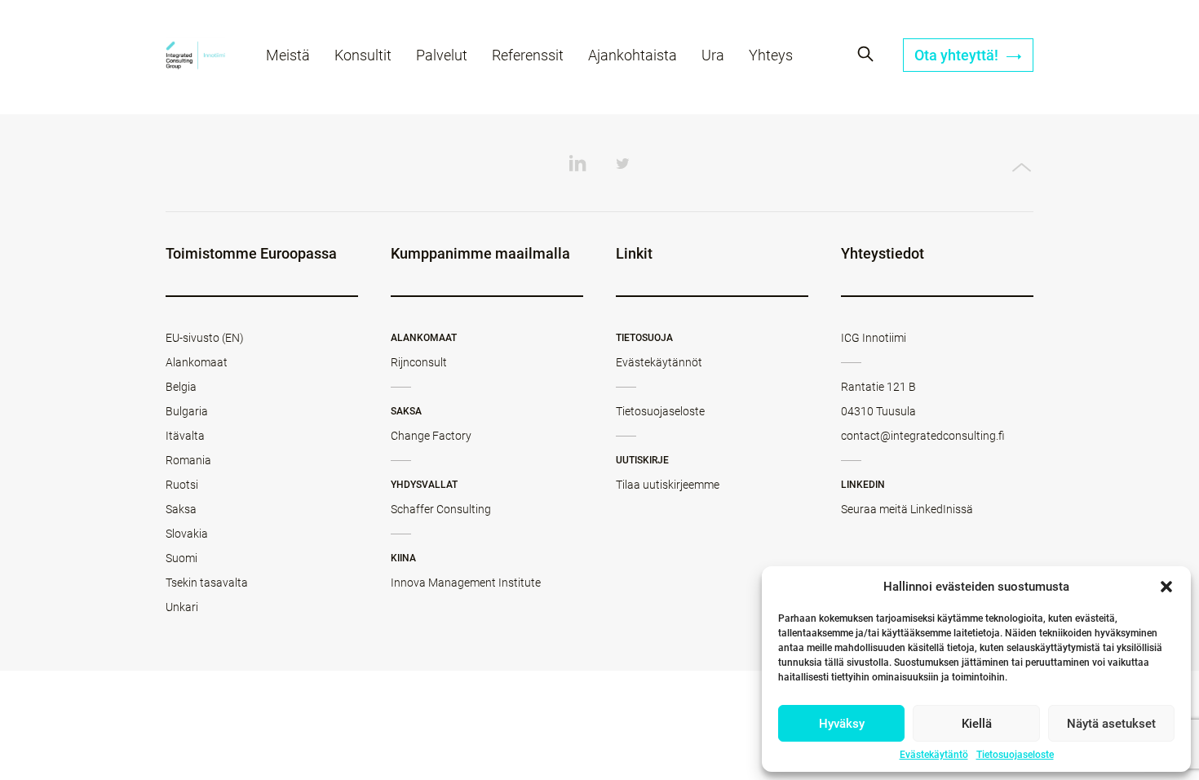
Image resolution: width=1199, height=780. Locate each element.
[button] (1166, 586)
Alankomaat (197, 362)
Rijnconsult (419, 362)
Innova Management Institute (466, 582)
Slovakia (187, 533)
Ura (712, 55)
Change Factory (431, 435)
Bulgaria (187, 411)
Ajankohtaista (632, 55)
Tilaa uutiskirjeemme (667, 484)
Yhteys (771, 55)
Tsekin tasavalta (207, 582)
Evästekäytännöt (659, 362)
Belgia (181, 386)
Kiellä (977, 723)
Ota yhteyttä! (958, 55)
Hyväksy (842, 723)
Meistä (288, 55)
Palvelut (441, 55)
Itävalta (185, 435)
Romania (188, 460)
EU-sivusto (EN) (205, 337)
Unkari (182, 607)
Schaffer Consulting (441, 509)
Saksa (181, 509)
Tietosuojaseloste (1015, 755)
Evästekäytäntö (934, 755)
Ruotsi (182, 484)
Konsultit (363, 55)
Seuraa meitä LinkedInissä (907, 509)
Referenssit (528, 55)
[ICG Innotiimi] (195, 57)
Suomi (181, 558)
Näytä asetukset (1111, 723)
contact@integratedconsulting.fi (923, 435)
